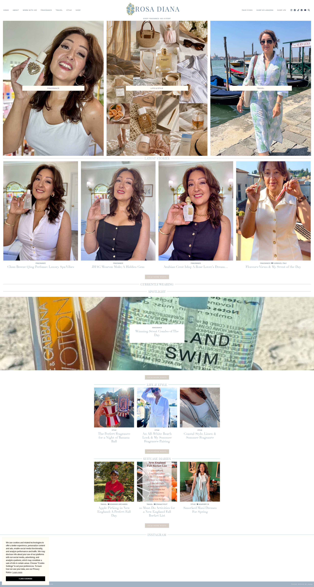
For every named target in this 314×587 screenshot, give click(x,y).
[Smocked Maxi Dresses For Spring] (200, 482)
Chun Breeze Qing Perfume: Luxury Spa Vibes (40, 267)
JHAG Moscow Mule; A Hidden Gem (118, 267)
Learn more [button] (17, 572)
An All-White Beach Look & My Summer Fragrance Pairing (157, 437)
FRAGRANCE (46, 10)
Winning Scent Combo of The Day (157, 333)
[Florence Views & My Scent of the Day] (273, 211)
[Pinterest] (295, 10)
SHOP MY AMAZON (265, 10)
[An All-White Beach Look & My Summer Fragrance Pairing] (157, 407)
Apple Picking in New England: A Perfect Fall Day (114, 511)
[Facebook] (302, 10)
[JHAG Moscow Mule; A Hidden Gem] (118, 211)
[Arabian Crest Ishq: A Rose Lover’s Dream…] (195, 211)
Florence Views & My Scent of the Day (273, 267)
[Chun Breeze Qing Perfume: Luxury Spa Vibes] (40, 211)
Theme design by (302, 584)
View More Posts (157, 277)
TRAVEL (59, 10)
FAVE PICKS (247, 10)
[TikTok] (298, 10)
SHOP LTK (281, 10)
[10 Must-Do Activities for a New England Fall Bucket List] (157, 482)
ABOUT (16, 10)
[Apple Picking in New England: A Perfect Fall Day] (114, 482)
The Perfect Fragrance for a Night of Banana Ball (114, 437)
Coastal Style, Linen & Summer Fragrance (200, 436)
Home (6, 10)
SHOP (78, 10)
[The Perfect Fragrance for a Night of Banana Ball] (114, 407)
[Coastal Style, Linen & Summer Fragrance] (200, 407)
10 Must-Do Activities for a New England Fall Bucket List (157, 511)
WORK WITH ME (30, 10)
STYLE (69, 10)
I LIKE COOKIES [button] (25, 579)
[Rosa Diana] (157, 9)
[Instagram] (291, 10)
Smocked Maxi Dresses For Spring (200, 510)
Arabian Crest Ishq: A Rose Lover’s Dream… (196, 267)
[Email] (305, 10)
